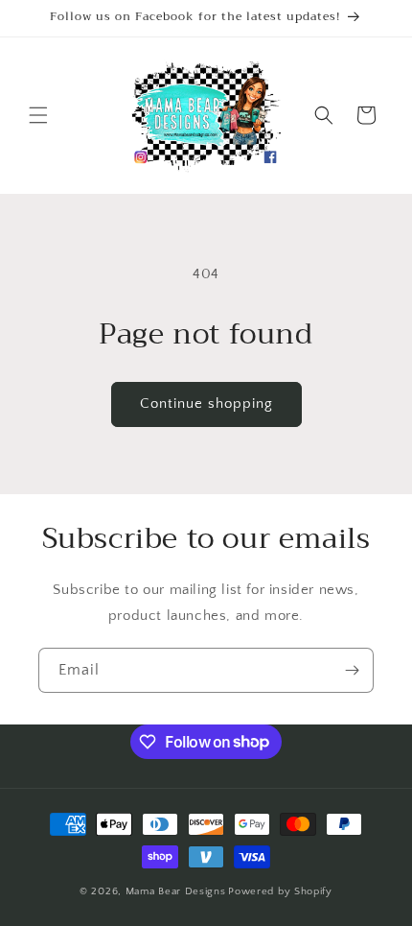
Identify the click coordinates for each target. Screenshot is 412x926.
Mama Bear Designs (176, 891)
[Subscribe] (352, 670)
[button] (38, 115)
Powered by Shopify (280, 891)
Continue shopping (206, 403)
